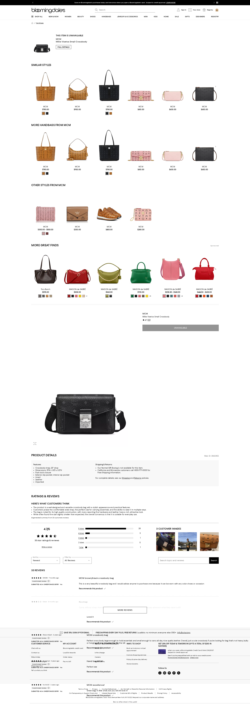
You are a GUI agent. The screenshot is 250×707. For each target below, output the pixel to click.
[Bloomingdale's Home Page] (48, 10)
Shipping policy (37, 666)
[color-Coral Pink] (175, 296)
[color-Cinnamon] (47, 233)
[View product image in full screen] (34, 443)
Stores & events (132, 664)
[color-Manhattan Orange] (204, 296)
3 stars (81, 538)
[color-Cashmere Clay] (143, 296)
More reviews (125, 610)
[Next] (216, 86)
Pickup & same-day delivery (137, 659)
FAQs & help (35, 657)
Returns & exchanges (39, 661)
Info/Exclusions (183, 633)
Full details (64, 47)
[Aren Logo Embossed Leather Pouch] (204, 86)
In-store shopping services (136, 655)
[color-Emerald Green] (132, 296)
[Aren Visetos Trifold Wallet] (77, 207)
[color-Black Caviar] (72, 296)
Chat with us (35, 648)
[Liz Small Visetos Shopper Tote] (45, 86)
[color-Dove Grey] (178, 296)
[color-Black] (47, 113)
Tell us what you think (39, 670)
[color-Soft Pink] (43, 233)
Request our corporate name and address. (148, 697)
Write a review (47, 547)
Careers (98, 657)
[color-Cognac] (43, 113)
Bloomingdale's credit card (73, 648)
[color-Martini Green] (107, 296)
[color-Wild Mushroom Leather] (50, 296)
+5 (150, 296)
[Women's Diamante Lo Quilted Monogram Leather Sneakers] (109, 207)
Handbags (40, 23)
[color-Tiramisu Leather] (47, 296)
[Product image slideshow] (85, 379)
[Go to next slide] (214, 2)
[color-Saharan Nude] (83, 296)
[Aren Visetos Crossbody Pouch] (45, 207)
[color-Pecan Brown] (211, 296)
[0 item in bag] (217, 9)
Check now (194, 658)
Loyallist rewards (69, 653)
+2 (182, 296)
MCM (58, 39)
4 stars (81, 533)
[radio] (43, 113)
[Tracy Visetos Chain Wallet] (141, 86)
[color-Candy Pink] (76, 296)
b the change (100, 653)
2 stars (81, 542)
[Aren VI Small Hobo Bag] (77, 86)
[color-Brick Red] (69, 296)
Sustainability (100, 661)
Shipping (126, 478)
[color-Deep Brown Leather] (40, 296)
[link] (45, 110)
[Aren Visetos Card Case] (141, 207)
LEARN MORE (170, 3)
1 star (81, 547)
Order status (67, 657)
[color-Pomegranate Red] (197, 296)
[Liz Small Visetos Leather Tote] (109, 86)
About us (98, 648)
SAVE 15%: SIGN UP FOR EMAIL (76, 633)
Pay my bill (67, 661)
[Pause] (217, 2)
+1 (86, 296)
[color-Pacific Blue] (208, 296)
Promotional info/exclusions (178, 658)
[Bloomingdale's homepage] (32, 23)
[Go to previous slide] (32, 2)
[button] (85, 379)
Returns (137, 478)
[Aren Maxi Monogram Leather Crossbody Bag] (172, 86)
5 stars (81, 529)
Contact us (35, 653)
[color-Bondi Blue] (171, 296)
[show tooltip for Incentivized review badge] (48, 581)
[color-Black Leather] (43, 296)
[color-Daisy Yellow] (80, 296)
